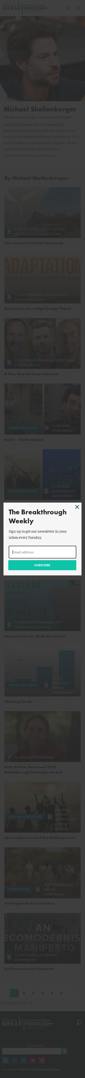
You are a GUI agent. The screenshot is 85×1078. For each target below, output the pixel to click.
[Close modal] (77, 506)
